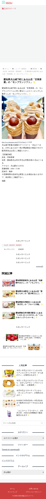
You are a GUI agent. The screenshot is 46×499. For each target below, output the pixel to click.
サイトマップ (12, 492)
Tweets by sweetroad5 (11, 450)
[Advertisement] (23, 38)
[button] (42, 423)
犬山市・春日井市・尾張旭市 (12, 245)
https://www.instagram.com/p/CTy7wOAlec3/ (14, 142)
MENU (9, 3)
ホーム (12, 489)
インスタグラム (8, 460)
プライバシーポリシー (33, 492)
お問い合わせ (33, 489)
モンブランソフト (9, 249)
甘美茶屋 (21, 249)
